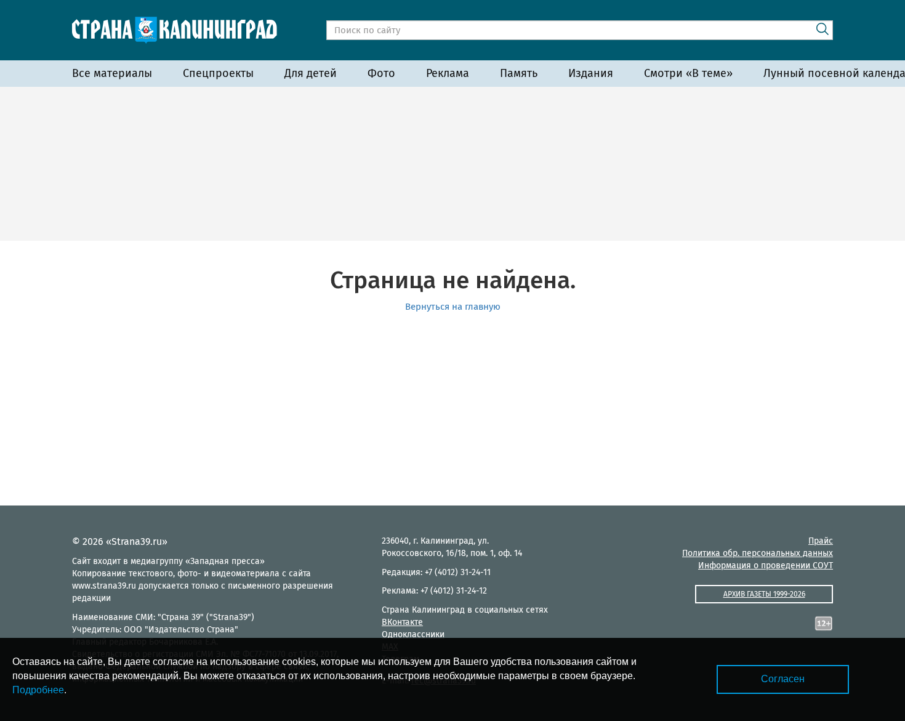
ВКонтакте (402, 622)
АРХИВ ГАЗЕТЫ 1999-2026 (764, 594)
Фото (381, 73)
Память (518, 73)
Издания (590, 73)
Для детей (310, 73)
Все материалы (112, 73)
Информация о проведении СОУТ (765, 565)
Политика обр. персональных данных (757, 553)
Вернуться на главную (453, 306)
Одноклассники (413, 634)
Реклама (447, 73)
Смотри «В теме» (688, 73)
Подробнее (38, 690)
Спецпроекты (218, 73)
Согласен (783, 679)
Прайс (820, 541)
